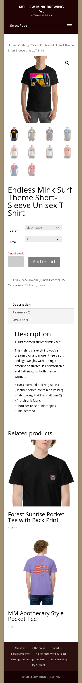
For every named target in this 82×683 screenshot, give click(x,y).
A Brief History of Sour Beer (51, 653)
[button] (67, 63)
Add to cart (44, 262)
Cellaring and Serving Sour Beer (27, 659)
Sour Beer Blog (59, 659)
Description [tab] (21, 304)
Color (14, 230)
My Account (38, 664)
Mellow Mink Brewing (42, 677)
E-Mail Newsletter (20, 653)
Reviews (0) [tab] (21, 312)
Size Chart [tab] (20, 320)
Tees (34, 45)
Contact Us (57, 648)
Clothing (23, 45)
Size (13, 242)
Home (12, 45)
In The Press (38, 648)
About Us (20, 648)
